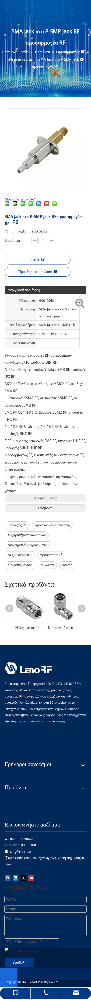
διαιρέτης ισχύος (20, 565)
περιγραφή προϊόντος (24, 290)
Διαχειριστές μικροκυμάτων (28, 545)
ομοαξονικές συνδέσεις (52, 525)
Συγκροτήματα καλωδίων (27, 535)
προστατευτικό (51, 555)
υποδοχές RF (17, 525)
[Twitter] (23, 877)
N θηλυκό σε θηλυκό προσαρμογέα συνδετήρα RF (29, 628)
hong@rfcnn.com (21, 851)
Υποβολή (19, 962)
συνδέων (47, 565)
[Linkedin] (15, 877)
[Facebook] (7, 877)
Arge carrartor (20, 555)
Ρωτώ (34, 259)
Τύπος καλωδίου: (17, 231)
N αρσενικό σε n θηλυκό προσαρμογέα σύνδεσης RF (62, 628)
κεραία (67, 565)
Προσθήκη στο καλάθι (35, 271)
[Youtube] (31, 877)
